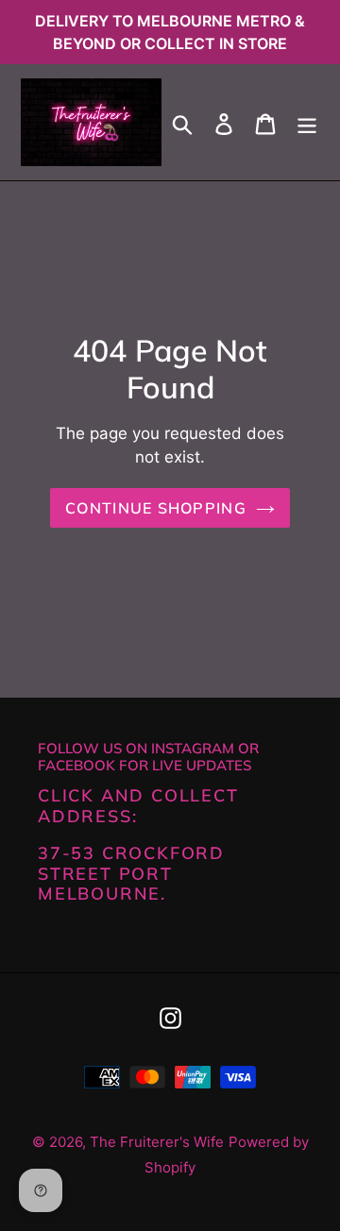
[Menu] (307, 122)
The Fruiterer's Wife (157, 1142)
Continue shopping (155, 507)
